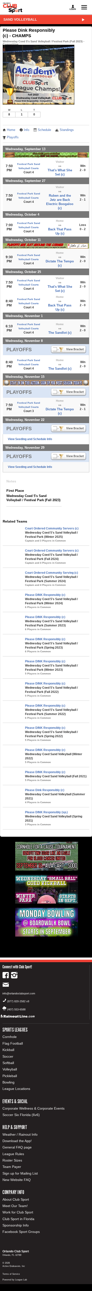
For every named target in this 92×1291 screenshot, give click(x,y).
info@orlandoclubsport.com (18, 993)
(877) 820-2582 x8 (18, 1001)
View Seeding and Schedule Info (30, 439)
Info (26, 130)
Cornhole (9, 1037)
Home (11, 130)
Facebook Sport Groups (21, 1232)
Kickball (8, 1050)
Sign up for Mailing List (20, 1173)
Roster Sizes (12, 1160)
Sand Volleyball (20, 19)
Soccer (7, 1056)
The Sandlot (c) (59, 333)
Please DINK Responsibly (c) (45, 595)
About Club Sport (15, 1199)
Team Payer (11, 1167)
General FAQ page (17, 1147)
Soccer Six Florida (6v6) (21, 1115)
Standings (67, 130)
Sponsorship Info (15, 1225)
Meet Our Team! (15, 1206)
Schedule (44, 130)
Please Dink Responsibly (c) (44, 790)
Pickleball (9, 1076)
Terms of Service (11, 1274)
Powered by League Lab (14, 1279)
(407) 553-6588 (16, 1009)
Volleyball (9, 1069)
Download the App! (17, 1141)
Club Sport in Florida (18, 1219)
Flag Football (12, 1043)
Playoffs (13, 137)
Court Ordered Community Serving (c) (51, 572)
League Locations (16, 1089)
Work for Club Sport (17, 1212)
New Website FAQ (16, 1180)
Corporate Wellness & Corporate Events (33, 1108)
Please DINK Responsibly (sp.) (46, 812)
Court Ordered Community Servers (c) (52, 528)
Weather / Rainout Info (20, 1134)
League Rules (13, 1154)
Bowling (8, 1082)
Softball (8, 1063)
